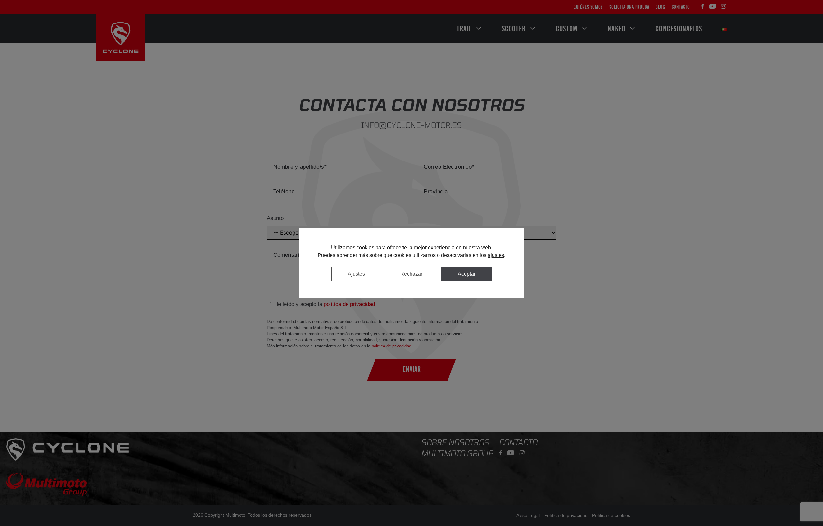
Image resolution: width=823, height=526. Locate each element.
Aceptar (466, 274)
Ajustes (356, 274)
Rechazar (411, 274)
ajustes (496, 255)
